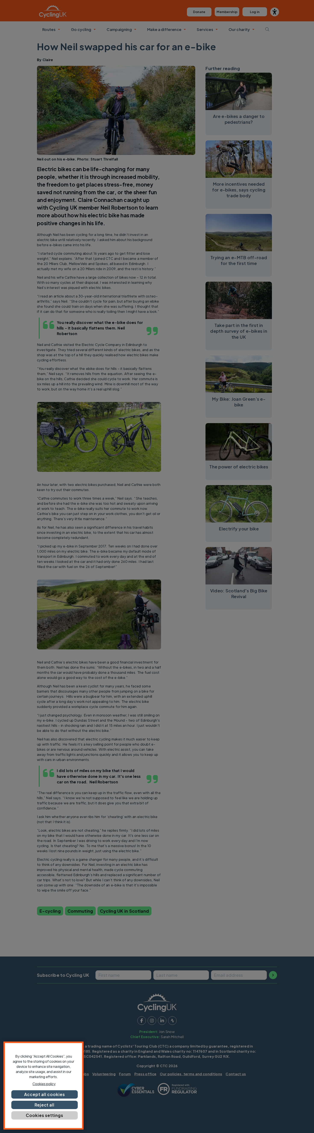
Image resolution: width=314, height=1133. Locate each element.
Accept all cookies (44, 1094)
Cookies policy (44, 1084)
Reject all (45, 1104)
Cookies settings (44, 1115)
